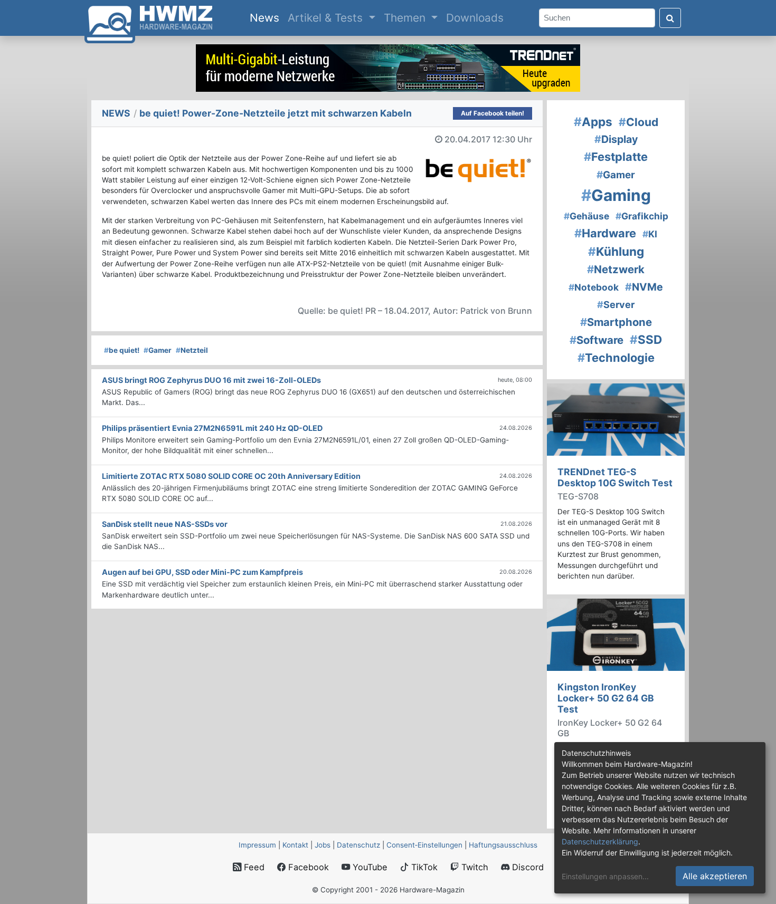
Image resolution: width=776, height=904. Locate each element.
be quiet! (121, 350)
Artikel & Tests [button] (327, 17)
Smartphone (616, 322)
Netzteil (192, 350)
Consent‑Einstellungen (424, 845)
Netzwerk (616, 269)
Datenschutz (358, 845)
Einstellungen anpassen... (605, 876)
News (266, 17)
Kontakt (295, 845)
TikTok (423, 867)
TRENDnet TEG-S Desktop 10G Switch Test (615, 477)
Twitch (473, 867)
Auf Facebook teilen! (492, 113)
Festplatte (616, 157)
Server (616, 304)
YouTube (368, 867)
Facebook (307, 867)
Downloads (475, 17)
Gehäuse (586, 216)
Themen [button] (406, 17)
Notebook (594, 287)
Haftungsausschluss (503, 845)
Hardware (605, 233)
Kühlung (616, 251)
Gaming (616, 195)
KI (649, 233)
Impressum (257, 845)
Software (596, 340)
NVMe (644, 287)
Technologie (616, 357)
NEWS (116, 113)
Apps (593, 121)
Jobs (322, 845)
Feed (252, 867)
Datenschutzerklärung (600, 841)
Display (616, 139)
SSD (646, 339)
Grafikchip (642, 216)
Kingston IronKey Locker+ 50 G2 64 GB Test (605, 698)
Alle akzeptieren (715, 876)
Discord (526, 867)
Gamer (158, 350)
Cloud (638, 122)
